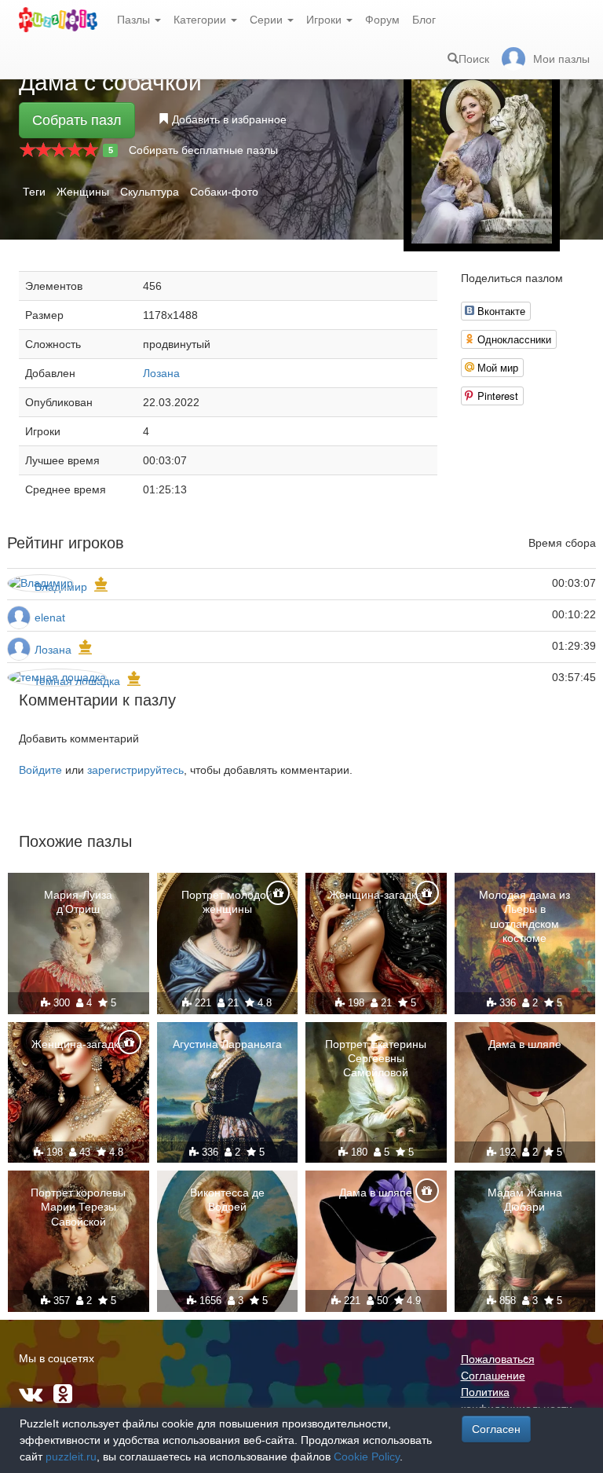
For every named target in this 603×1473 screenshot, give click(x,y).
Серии (268, 19)
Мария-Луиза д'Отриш (78, 902)
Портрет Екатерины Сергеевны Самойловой (375, 1058)
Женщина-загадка (375, 895)
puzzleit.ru (71, 1456)
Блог (424, 19)
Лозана (161, 373)
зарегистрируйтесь (135, 770)
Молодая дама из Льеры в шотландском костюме (524, 916)
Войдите (40, 770)
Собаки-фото (224, 191)
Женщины (83, 191)
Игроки (325, 19)
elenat (50, 617)
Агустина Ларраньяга (227, 1044)
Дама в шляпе (524, 1044)
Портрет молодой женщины (226, 902)
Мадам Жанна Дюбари (525, 1199)
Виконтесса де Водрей (227, 1199)
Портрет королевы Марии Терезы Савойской (78, 1206)
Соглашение (493, 1375)
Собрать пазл (77, 120)
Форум (382, 19)
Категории (201, 19)
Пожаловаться (498, 1359)
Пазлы (135, 19)
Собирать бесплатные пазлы (203, 150)
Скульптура (149, 191)
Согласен (496, 1429)
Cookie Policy (367, 1456)
